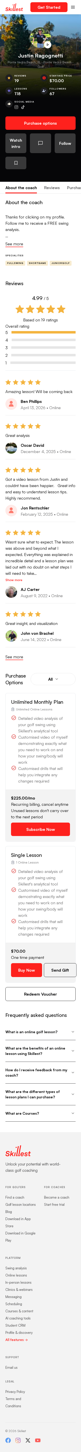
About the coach (21, 187)
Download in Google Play (20, 1236)
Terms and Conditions (13, 1402)
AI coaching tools (18, 1318)
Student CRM (15, 1325)
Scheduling (13, 1304)
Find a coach (14, 1197)
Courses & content (19, 1311)
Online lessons (16, 1275)
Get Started (49, 7)
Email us (11, 1367)
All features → (16, 1340)
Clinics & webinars (19, 1289)
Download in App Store (18, 1222)
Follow (65, 143)
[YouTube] (37, 1440)
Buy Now (26, 970)
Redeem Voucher (40, 994)
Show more (13, 580)
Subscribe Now (40, 829)
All (50, 679)
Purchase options (40, 123)
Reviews (52, 187)
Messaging (13, 1297)
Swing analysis (16, 1268)
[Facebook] (8, 1440)
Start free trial (54, 1204)
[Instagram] (18, 1440)
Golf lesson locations (20, 1204)
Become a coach (56, 1197)
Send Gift (60, 970)
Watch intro (16, 143)
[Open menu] (73, 7)
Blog (8, 1212)
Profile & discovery (19, 1332)
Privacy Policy (15, 1392)
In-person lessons (18, 1282)
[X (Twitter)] (28, 1440)
